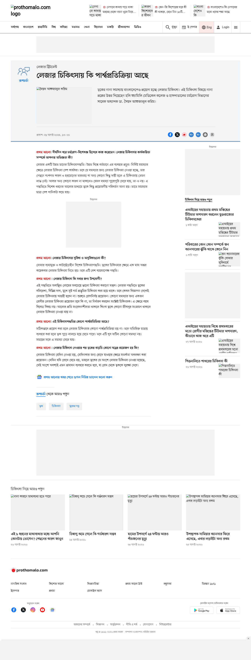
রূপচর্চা (23, 81)
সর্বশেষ (15, 27)
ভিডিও (137, 27)
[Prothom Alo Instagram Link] (35, 610)
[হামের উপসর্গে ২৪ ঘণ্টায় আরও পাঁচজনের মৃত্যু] (155, 512)
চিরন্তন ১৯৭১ (209, 584)
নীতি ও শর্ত (131, 624)
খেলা (87, 27)
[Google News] (52, 610)
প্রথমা (52, 591)
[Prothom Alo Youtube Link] (44, 610)
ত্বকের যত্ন (74, 406)
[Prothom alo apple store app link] (228, 611)
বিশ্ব (54, 27)
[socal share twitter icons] (177, 136)
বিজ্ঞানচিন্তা (93, 584)
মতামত (76, 27)
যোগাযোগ (148, 624)
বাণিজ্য (63, 27)
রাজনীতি (42, 27)
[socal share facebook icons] (170, 136)
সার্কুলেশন (115, 624)
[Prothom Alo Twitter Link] (25, 610)
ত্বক (41, 406)
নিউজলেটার (165, 624)
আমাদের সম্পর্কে (82, 624)
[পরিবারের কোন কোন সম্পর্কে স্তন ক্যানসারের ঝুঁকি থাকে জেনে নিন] (229, 259)
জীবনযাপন (124, 27)
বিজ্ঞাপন (100, 624)
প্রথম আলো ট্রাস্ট (134, 584)
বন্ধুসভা (167, 584)
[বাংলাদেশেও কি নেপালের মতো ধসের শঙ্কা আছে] (199, 11)
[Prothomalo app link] (201, 611)
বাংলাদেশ (28, 27)
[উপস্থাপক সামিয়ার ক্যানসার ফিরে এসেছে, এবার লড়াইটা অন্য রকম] (213, 512)
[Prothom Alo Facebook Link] (15, 610)
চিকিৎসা (56, 406)
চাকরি (110, 27)
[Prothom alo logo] (29, 571)
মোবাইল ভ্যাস (94, 591)
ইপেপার (15, 591)
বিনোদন (98, 27)
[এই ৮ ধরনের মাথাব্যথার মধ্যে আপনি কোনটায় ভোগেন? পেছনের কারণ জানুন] (38, 512)
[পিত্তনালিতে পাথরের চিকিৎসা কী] (229, 371)
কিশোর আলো (56, 584)
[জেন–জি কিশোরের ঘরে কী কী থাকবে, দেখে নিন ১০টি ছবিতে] (147, 11)
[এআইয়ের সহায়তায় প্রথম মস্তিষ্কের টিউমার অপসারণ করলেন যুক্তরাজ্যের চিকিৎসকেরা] (229, 229)
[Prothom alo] (35, 11)
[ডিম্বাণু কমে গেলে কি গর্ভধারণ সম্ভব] (96, 512)
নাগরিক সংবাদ (18, 584)
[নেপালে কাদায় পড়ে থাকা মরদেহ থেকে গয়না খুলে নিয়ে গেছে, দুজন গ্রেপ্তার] (95, 11)
